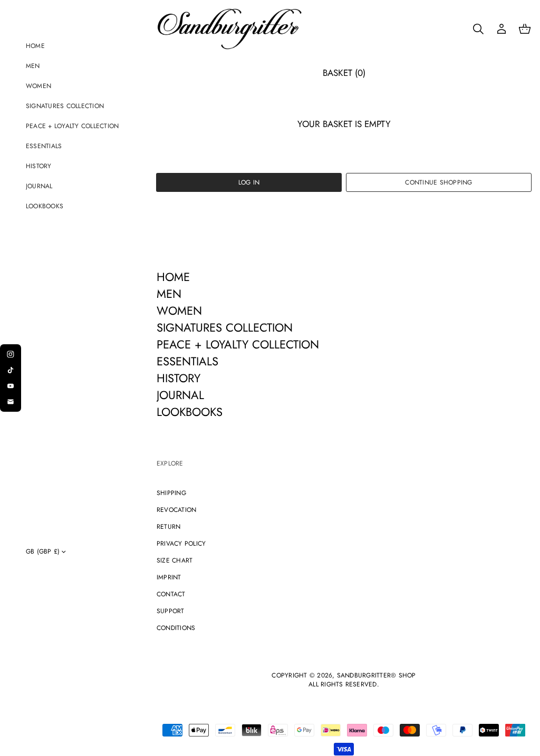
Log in (248, 182)
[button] (478, 29)
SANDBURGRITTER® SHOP (376, 675)
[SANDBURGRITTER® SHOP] (229, 29)
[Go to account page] (501, 29)
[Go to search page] (478, 29)
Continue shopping (438, 182)
